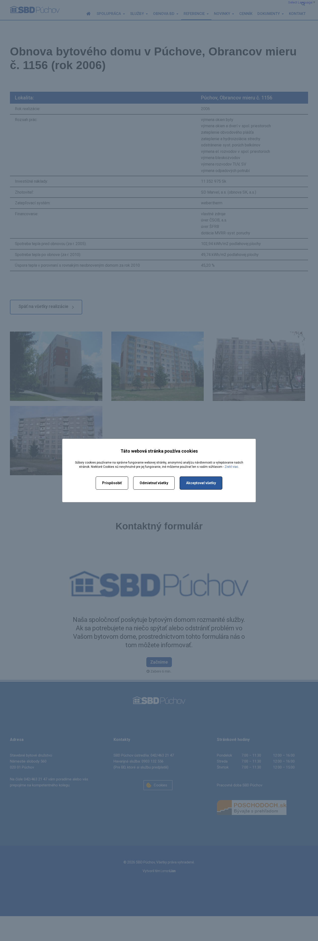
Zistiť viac (231, 467)
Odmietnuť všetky (154, 483)
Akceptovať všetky (201, 483)
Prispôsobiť (112, 483)
